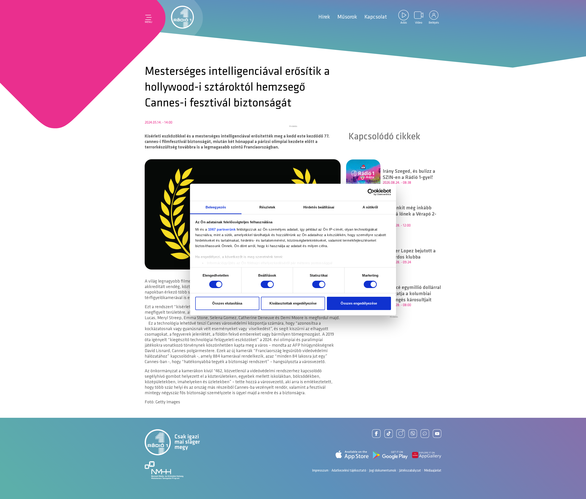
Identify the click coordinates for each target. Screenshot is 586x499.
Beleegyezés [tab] (216, 207)
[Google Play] (390, 455)
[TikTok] (388, 433)
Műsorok (347, 17)
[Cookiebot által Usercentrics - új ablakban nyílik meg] (371, 192)
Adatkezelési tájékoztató (348, 470)
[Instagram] (400, 433)
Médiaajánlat (432, 470)
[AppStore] (352, 454)
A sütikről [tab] (370, 207)
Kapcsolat (375, 17)
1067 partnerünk (222, 229)
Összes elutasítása (227, 303)
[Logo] (182, 17)
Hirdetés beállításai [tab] (318, 207)
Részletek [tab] (267, 207)
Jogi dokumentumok (382, 470)
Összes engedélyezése (359, 303)
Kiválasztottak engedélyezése (293, 303)
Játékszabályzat (410, 470)
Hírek (324, 17)
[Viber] (412, 433)
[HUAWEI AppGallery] (426, 455)
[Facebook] (376, 433)
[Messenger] (425, 433)
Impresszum (320, 470)
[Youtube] (437, 433)
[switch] (267, 284)
